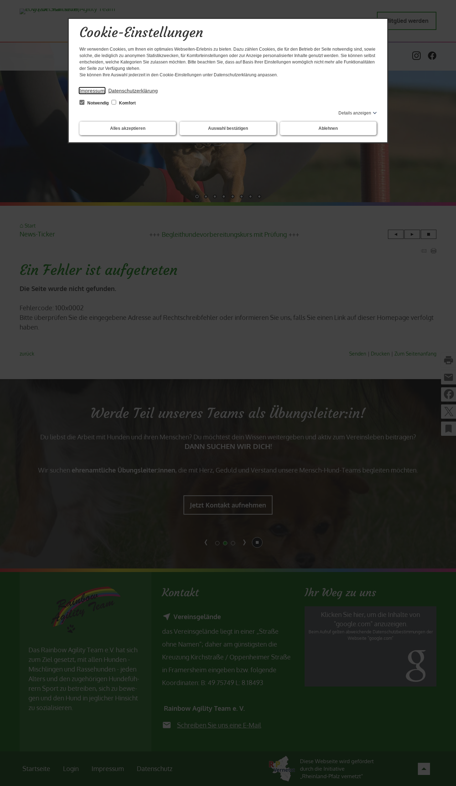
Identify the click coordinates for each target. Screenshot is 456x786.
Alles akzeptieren (127, 128)
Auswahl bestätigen (228, 128)
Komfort (127, 103)
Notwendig (98, 103)
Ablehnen (328, 128)
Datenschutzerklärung (133, 90)
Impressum (92, 90)
